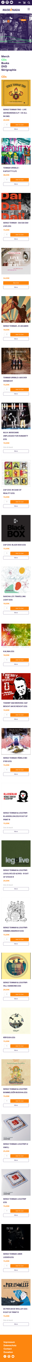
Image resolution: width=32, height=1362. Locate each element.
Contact (8, 1349)
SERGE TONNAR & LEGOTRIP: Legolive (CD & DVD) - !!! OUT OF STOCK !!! (16, 873)
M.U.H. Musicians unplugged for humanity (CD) (15, 436)
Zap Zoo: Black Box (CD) (14, 545)
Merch (5, 56)
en (20, 2)
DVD (4, 66)
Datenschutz (10, 1346)
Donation (8, 1352)
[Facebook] (3, 3)
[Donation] (23, 20)
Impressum (9, 1342)
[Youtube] (11, 3)
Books (5, 63)
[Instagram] (7, 3)
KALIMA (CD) (8, 651)
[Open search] (29, 3)
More (16, 129)
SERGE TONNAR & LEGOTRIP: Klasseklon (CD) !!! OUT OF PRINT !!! (15, 816)
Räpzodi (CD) (9, 1037)
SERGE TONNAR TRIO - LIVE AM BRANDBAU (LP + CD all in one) (15, 113)
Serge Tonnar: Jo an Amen (15, 326)
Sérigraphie (8, 70)
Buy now (16, 283)
